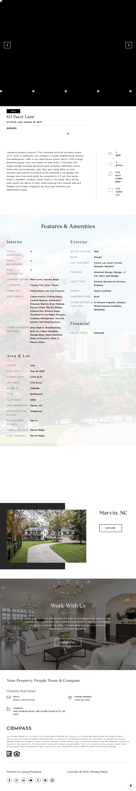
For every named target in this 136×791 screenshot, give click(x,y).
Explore (111, 528)
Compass (72, 736)
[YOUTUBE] (30, 780)
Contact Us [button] (68, 642)
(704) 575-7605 (82, 700)
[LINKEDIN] (23, 780)
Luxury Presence (31, 771)
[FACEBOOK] (9, 780)
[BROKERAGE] (52, 780)
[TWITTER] (38, 780)
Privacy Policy (99, 771)
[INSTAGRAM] (16, 780)
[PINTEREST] (45, 780)
